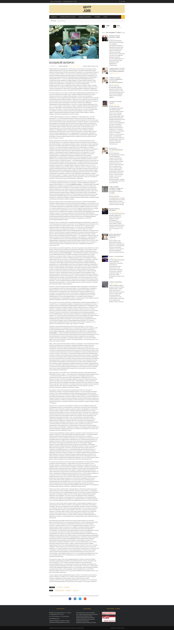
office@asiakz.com (55, 618)
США (115, 39)
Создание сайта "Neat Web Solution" (117, 628)
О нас (105, 16)
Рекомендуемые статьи (70, 1)
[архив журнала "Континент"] (109, 613)
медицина (68, 590)
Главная (54, 16)
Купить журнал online (67, 16)
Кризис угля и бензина (116, 256)
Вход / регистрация (55, 1)
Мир (115, 239)
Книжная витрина (85, 16)
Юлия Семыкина (63, 66)
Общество (78, 66)
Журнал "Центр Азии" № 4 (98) (90, 66)
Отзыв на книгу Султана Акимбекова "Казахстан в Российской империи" (117, 70)
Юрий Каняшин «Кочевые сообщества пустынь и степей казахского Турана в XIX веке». (116, 190)
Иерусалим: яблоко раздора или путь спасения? (115, 236)
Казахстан (72, 66)
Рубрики (97, 16)
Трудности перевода (115, 282)
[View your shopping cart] (124, 1)
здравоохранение (59, 590)
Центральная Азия (118, 212)
